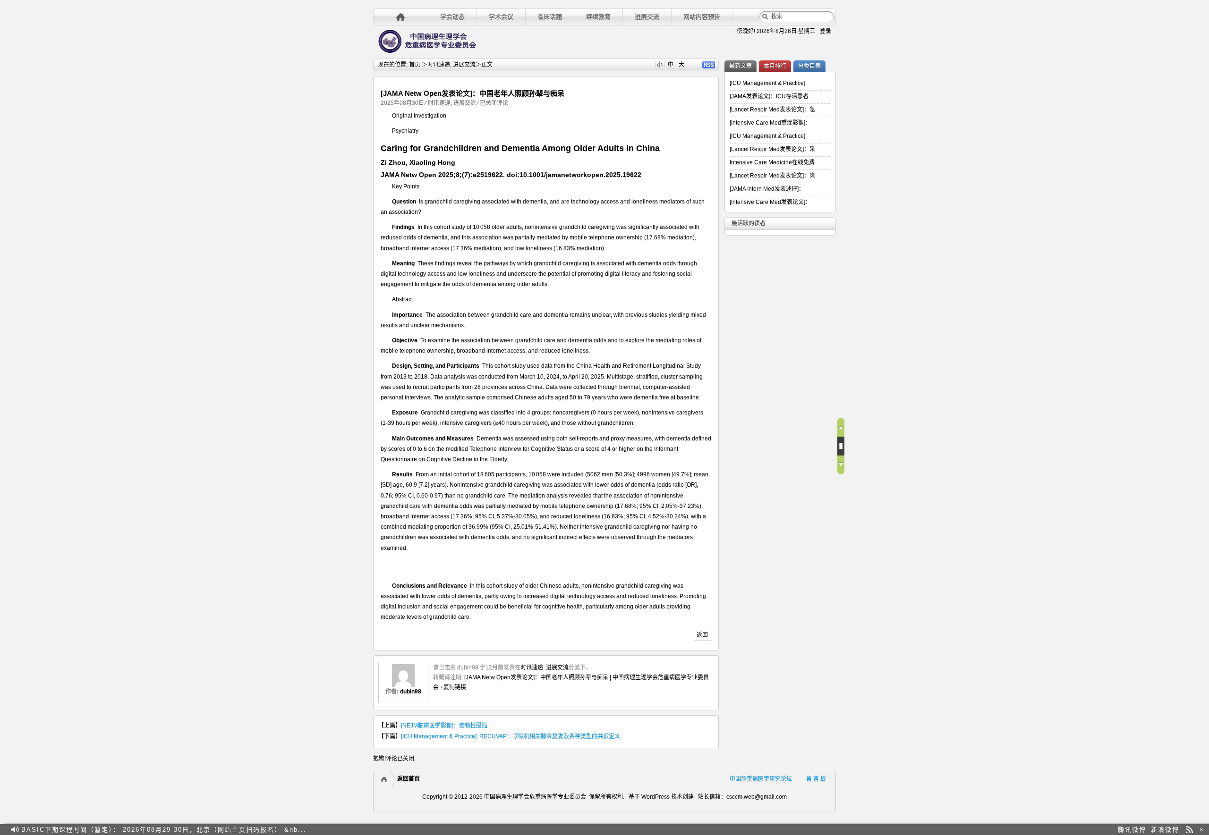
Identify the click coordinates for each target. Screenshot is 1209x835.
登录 (825, 31)
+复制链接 (452, 687)
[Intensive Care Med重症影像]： (770, 122)
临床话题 (549, 16)
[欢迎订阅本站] (1189, 829)
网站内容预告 (701, 16)
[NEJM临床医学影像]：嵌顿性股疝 (444, 725)
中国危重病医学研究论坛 (761, 779)
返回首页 (408, 779)
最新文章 (740, 66)
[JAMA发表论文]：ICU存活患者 (769, 96)
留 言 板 (816, 779)
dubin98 (410, 691)
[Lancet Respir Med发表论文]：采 (772, 149)
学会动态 (452, 16)
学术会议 (501, 16)
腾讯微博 (1132, 829)
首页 (414, 64)
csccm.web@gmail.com (756, 796)
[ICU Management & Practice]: (768, 83)
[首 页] (400, 16)
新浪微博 (1165, 829)
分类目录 (809, 66)
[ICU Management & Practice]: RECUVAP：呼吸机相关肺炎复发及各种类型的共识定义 (510, 736)
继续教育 (598, 16)
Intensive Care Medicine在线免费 (772, 162)
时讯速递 (438, 64)
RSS (708, 64)
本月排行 (775, 66)
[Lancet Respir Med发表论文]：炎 (772, 175)
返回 (702, 635)
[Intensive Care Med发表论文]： (770, 202)
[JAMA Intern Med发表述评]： (767, 189)
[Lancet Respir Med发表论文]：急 (772, 109)
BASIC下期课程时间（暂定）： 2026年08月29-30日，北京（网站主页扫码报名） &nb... (164, 829)
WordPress (655, 796)
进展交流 (647, 16)
